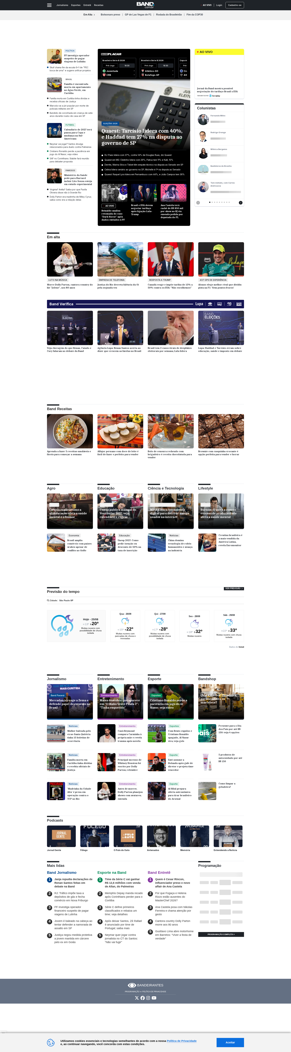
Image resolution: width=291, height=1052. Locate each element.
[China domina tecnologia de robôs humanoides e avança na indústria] (157, 545)
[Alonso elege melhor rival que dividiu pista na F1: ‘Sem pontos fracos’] (221, 260)
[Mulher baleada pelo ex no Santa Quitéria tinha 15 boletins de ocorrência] (56, 735)
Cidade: (53, 600)
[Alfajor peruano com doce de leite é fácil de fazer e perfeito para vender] (120, 432)
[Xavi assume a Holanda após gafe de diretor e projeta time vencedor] (157, 764)
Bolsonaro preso (110, 14)
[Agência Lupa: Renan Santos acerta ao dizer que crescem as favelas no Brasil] (120, 329)
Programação (132, 992)
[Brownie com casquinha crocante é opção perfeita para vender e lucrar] (221, 432)
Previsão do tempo (63, 592)
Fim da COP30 (195, 14)
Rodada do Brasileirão (169, 14)
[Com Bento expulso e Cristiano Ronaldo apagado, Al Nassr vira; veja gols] (157, 735)
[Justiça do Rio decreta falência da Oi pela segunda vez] (120, 260)
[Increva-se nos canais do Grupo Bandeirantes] (154, 998)
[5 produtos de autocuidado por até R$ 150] (207, 764)
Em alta (53, 237)
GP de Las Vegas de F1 (138, 14)
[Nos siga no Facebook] (142, 998)
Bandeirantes (150, 985)
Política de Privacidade (154, 992)
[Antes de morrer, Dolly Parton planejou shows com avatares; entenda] (106, 793)
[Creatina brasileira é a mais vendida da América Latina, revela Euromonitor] (207, 545)
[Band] (145, 5)
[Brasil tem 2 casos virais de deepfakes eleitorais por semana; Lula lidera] (171, 329)
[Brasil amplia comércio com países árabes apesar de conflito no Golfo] (56, 545)
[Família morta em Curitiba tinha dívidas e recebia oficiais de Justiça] (56, 764)
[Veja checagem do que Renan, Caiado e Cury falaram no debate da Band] (70, 329)
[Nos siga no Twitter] (137, 998)
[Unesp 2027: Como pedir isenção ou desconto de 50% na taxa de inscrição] (106, 545)
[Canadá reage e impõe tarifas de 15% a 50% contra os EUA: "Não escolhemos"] (171, 260)
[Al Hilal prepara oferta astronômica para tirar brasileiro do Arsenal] (157, 793)
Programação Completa (221, 934)
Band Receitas (59, 409)
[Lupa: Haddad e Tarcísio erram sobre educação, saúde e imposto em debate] (221, 329)
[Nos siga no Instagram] (148, 998)
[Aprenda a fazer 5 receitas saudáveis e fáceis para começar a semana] (70, 432)
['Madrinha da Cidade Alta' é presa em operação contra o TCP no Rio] (56, 791)
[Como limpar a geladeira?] (207, 793)
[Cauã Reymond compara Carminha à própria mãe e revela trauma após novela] (106, 735)
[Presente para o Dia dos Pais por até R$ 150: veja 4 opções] (207, 735)
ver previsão (233, 588)
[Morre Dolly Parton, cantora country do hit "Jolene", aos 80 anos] (70, 260)
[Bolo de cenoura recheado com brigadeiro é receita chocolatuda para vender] (171, 432)
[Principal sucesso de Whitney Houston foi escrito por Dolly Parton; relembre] (106, 764)
